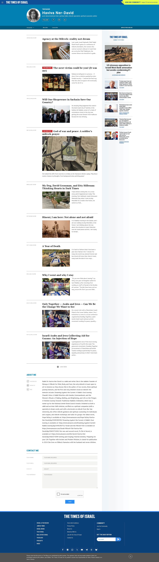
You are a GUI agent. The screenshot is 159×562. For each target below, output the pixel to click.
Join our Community (133, 2)
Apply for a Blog (126, 27)
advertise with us (71, 532)
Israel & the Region (43, 523)
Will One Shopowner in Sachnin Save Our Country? (66, 101)
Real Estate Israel (42, 535)
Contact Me (55, 27)
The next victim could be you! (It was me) (69, 69)
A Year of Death (51, 246)
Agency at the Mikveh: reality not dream (66, 38)
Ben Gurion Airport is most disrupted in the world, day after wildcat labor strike (125, 95)
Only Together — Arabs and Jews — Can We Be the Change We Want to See (69, 305)
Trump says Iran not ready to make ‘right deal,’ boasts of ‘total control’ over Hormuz (125, 83)
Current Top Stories (118, 40)
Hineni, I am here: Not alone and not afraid (67, 217)
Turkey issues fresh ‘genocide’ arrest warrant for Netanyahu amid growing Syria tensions (125, 136)
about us (69, 529)
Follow (45, 20)
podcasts (40, 540)
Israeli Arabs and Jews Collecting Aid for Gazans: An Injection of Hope (65, 337)
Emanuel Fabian (123, 114)
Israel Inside (41, 529)
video (38, 543)
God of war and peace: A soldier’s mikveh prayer (67, 132)
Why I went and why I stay (58, 275)
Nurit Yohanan (123, 112)
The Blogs (46, 9)
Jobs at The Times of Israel (74, 535)
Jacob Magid (115, 75)
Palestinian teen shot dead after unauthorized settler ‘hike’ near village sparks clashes (125, 108)
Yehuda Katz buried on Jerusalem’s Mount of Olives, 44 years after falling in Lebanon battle (125, 122)
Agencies (123, 75)
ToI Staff (121, 87)
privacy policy (70, 526)
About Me (45, 27)
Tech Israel (40, 532)
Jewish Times (41, 526)
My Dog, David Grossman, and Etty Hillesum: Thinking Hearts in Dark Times (68, 187)
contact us (70, 537)
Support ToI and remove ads (150, 2)
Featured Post (47, 67)
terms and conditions (73, 523)
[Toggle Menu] (2, 2)
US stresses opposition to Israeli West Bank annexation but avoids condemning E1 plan (118, 69)
